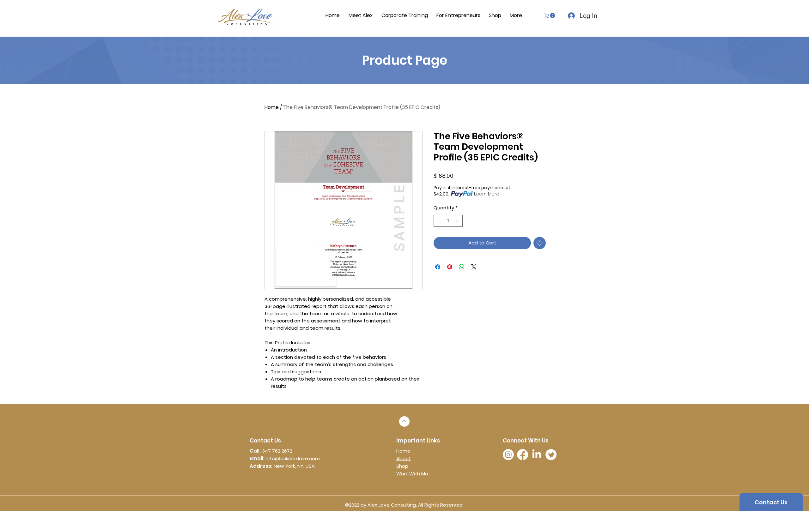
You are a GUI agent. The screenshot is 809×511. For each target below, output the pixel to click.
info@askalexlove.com (293, 458)
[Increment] (457, 221)
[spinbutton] (448, 221)
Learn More (486, 194)
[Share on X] (473, 267)
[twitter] (551, 454)
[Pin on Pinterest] (449, 267)
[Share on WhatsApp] (461, 267)
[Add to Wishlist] (539, 243)
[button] (550, 15)
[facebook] (522, 454)
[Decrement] (439, 221)
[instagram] (508, 454)
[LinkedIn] (536, 454)
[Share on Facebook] (437, 267)
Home (272, 107)
